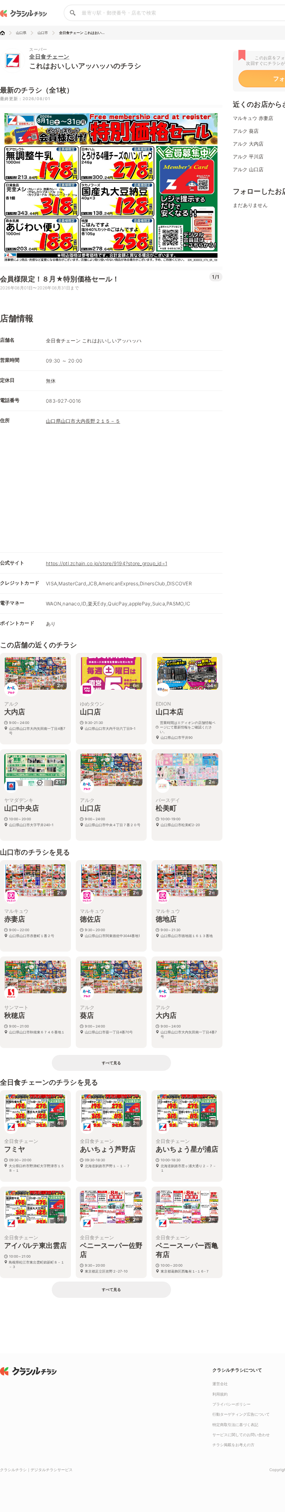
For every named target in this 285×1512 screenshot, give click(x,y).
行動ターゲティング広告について (241, 1414)
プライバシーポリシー (231, 1404)
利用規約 (220, 1394)
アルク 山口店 (248, 169)
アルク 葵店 (246, 131)
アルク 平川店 (248, 156)
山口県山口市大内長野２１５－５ (83, 421)
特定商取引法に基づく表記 (235, 1424)
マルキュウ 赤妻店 (253, 118)
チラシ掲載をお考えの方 (233, 1444)
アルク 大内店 (248, 144)
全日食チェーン (49, 56)
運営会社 (220, 1383)
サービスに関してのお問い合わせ (241, 1434)
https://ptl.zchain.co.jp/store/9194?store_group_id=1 (106, 563)
